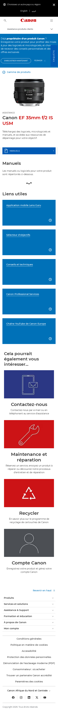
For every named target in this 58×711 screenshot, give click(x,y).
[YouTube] (45, 697)
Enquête (54, 55)
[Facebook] (13, 697)
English (24, 11)
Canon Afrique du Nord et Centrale (27, 690)
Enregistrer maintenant (16, 61)
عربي (34, 11)
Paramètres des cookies (29, 681)
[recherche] (5, 20)
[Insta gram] (21, 697)
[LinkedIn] (29, 697)
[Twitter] (37, 697)
